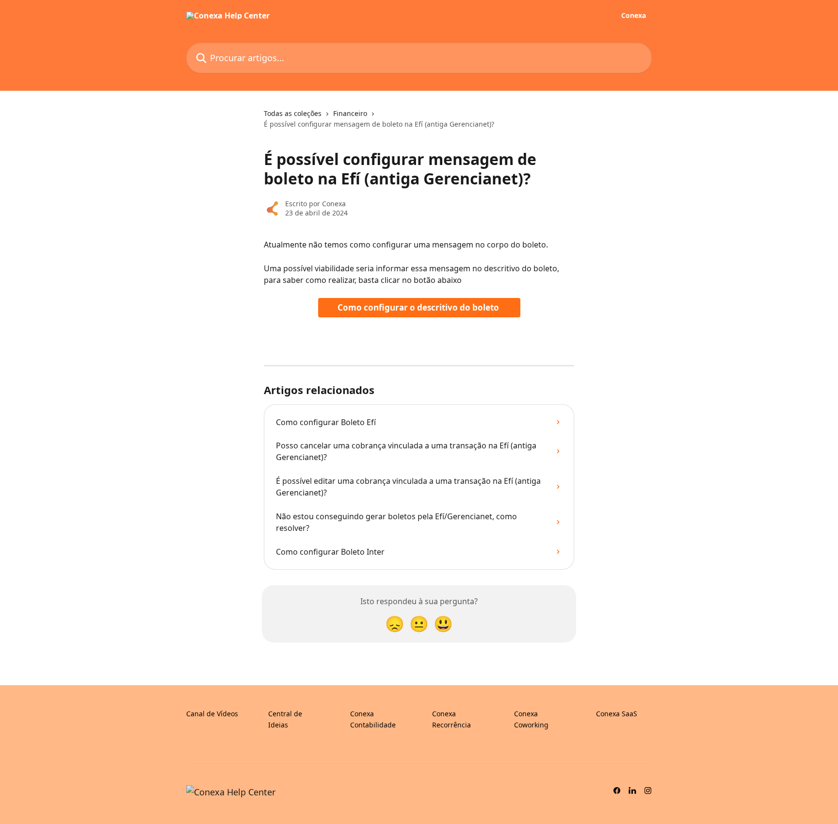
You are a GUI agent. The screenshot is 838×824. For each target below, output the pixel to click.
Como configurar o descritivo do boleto (419, 307)
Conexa (633, 15)
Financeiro (350, 113)
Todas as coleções (293, 113)
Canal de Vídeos (212, 713)
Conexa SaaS (616, 713)
